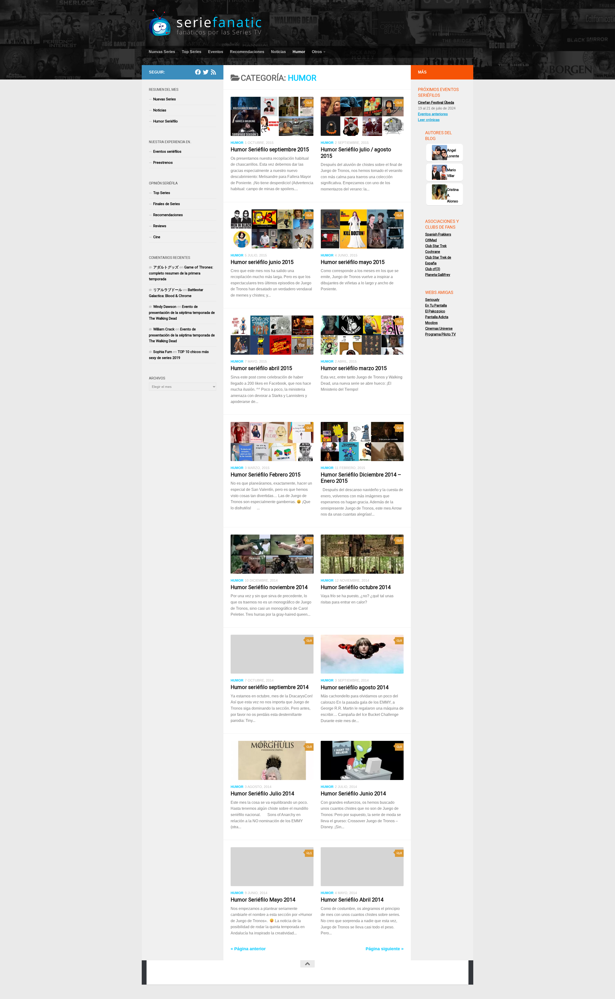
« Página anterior (248, 948)
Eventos (215, 52)
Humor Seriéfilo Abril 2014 (352, 900)
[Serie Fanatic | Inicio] (206, 23)
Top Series (191, 52)
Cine (156, 237)
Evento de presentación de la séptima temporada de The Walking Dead (182, 313)
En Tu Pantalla (436, 305)
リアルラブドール (167, 290)
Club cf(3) (432, 269)
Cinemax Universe (439, 328)
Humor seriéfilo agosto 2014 (354, 687)
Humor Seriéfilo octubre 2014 (356, 587)
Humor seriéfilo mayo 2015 (353, 262)
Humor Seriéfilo (165, 121)
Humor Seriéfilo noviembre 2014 (269, 587)
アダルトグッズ (165, 267)
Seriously (432, 300)
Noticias (278, 52)
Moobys (431, 323)
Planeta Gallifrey (437, 275)
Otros (317, 52)
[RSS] (213, 72)
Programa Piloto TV (440, 334)
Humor (299, 52)
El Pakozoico (435, 311)
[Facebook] (198, 72)
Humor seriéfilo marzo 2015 (354, 368)
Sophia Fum (162, 352)
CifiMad (431, 240)
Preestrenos (163, 162)
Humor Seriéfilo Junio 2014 (353, 794)
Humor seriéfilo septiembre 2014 (269, 687)
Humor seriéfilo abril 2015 (261, 368)
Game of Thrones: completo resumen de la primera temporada (181, 273)
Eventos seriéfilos (167, 151)
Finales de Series (166, 204)
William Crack (163, 329)
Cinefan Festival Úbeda (436, 102)
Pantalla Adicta (436, 317)
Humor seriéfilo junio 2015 (262, 262)
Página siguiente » (385, 948)
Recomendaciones (247, 52)
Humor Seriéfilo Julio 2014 (262, 794)
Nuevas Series (162, 52)
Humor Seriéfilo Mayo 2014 (263, 900)
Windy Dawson (164, 307)
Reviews (159, 226)
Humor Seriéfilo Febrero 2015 (266, 475)
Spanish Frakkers (438, 234)
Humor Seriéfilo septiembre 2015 (270, 149)
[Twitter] (206, 72)
